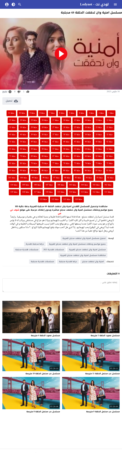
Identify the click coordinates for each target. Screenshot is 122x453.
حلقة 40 (23, 134)
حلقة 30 (23, 127)
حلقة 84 (88, 170)
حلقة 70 (23, 156)
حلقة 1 (111, 113)
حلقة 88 (45, 170)
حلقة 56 (66, 149)
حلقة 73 (99, 163)
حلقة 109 (25, 185)
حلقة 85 (77, 170)
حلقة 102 (108, 185)
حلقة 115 (61, 192)
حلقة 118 (25, 192)
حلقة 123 (43, 199)
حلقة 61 (12, 149)
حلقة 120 (78, 199)
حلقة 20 (23, 120)
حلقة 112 (96, 192)
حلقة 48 (45, 142)
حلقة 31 (12, 127)
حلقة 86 (66, 170)
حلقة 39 (34, 134)
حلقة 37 (55, 134)
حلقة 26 (66, 127)
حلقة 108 (37, 185)
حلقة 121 (67, 199)
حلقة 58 (45, 149)
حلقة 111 (108, 192)
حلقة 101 (12, 178)
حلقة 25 (77, 127)
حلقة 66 (66, 156)
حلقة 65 (77, 156)
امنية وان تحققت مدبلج (93, 261)
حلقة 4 (81, 113)
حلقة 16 (66, 120)
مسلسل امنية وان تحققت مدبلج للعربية (87, 249)
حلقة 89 (34, 170)
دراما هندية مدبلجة (68, 261)
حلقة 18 (45, 120)
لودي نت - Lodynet (94, 4)
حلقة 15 (77, 120)
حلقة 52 (109, 149)
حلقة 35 (77, 134)
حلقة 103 (96, 185)
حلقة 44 (88, 142)
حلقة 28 (45, 127)
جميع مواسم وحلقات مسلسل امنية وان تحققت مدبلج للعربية (77, 244)
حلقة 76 (66, 163)
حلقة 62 (109, 156)
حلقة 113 (84, 192)
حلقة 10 (22, 113)
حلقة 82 (109, 170)
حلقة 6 (62, 113)
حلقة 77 (55, 163)
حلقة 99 (35, 178)
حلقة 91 (12, 170)
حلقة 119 (14, 192)
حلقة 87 (55, 170)
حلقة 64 (88, 156)
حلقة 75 (77, 163)
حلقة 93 (100, 178)
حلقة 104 (84, 185)
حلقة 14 (88, 120)
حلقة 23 (99, 127)
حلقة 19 (34, 120)
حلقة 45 (77, 142)
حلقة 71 (12, 156)
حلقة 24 (88, 127)
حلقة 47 (55, 142)
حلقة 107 (49, 185)
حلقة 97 (56, 178)
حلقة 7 (52, 113)
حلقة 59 (34, 149)
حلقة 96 (67, 178)
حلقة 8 (42, 113)
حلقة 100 (23, 178)
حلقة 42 (109, 142)
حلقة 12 (109, 120)
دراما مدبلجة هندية (35, 244)
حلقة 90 (23, 170)
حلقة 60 (23, 149)
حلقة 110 (14, 185)
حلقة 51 (12, 142)
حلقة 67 (55, 156)
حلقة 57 (55, 149)
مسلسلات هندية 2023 (53, 249)
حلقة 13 (99, 120)
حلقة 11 (11, 113)
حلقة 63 (99, 156)
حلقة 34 (88, 134)
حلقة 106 (61, 185)
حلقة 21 (12, 120)
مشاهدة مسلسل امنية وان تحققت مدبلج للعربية (83, 255)
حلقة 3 (91, 113)
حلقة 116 (49, 192)
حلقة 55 (77, 149)
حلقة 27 (55, 127)
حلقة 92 (110, 178)
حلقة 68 (45, 156)
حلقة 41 (12, 134)
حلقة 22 (109, 127)
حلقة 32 (109, 134)
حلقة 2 (101, 113)
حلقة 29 (34, 127)
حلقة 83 (99, 170)
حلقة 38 (45, 134)
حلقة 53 (99, 149)
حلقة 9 (32, 113)
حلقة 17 (55, 120)
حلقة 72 (109, 163)
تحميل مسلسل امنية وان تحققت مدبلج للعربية (84, 238)
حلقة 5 (72, 113)
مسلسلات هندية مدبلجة (26, 249)
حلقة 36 (66, 134)
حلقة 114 (72, 192)
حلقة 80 (23, 163)
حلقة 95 (78, 178)
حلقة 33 (99, 134)
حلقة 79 (34, 163)
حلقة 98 (46, 178)
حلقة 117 (37, 192)
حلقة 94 (89, 178)
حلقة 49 (34, 142)
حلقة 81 (12, 163)
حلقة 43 (99, 142)
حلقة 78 (45, 163)
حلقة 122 (55, 199)
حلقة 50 (23, 142)
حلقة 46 (66, 142)
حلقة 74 (88, 163)
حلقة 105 (72, 185)
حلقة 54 (88, 149)
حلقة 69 (34, 156)
